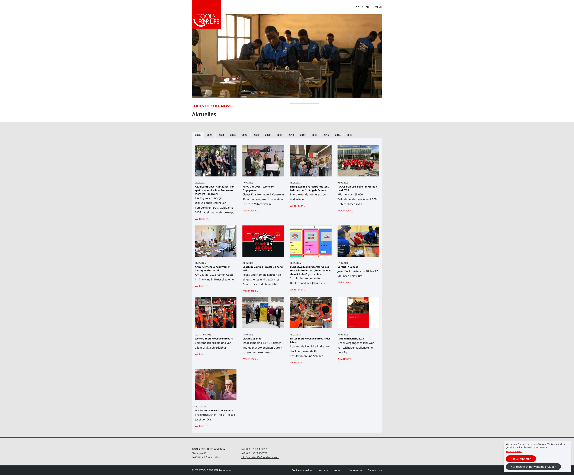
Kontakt (338, 470)
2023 (233, 135)
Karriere (323, 470)
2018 (291, 135)
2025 (209, 135)
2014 (338, 135)
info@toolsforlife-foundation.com (260, 457)
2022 (244, 135)
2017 (303, 135)
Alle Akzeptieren (521, 459)
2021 (256, 135)
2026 (198, 135)
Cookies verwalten (302, 470)
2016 (314, 135)
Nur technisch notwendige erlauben (533, 466)
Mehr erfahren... (514, 451)
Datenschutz (375, 470)
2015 (326, 135)
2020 (268, 135)
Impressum (355, 470)
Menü (378, 7)
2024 (221, 135)
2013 (349, 135)
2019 (279, 135)
